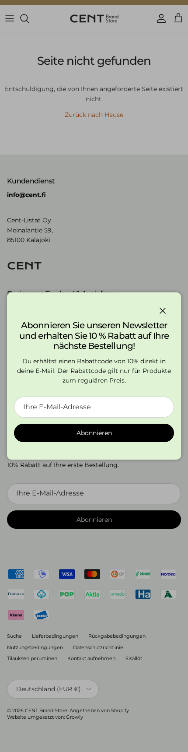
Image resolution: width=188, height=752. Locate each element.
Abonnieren (94, 433)
